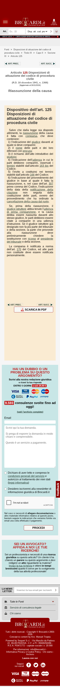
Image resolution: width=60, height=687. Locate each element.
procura (27, 151)
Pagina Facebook (28, 664)
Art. (13, 64)
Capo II (39, 53)
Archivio (30, 654)
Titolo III (28, 53)
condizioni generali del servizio (26, 476)
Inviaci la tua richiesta (20, 565)
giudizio (11, 156)
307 (51, 183)
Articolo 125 (16, 56)
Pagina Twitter (36, 664)
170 (19, 249)
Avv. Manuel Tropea (40, 637)
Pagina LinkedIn (43, 664)
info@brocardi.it (38, 649)
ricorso (32, 238)
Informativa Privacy (15, 652)
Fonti (6, 49)
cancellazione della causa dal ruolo (28, 201)
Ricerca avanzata (56, 31)
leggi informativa (18, 482)
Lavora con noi (30, 658)
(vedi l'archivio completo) (30, 412)
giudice (36, 142)
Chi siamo (47, 652)
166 (32, 174)
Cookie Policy (34, 652)
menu (5, 22)
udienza (37, 159)
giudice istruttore (16, 209)
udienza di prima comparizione (30, 210)
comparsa (31, 136)
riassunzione (30, 133)
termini (11, 165)
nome (19, 148)
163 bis (44, 165)
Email (7, 417)
